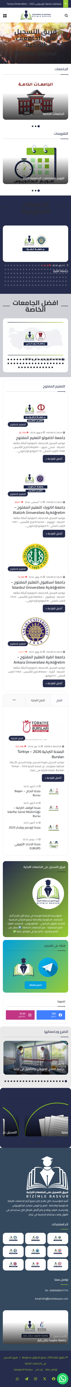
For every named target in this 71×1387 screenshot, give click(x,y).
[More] (14, 700)
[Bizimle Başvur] (35, 15)
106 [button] (66, 285)
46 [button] (57, 273)
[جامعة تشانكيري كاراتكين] (13, 1238)
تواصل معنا (51, 1369)
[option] (35, 99)
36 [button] (23, 269)
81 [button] (14, 277)
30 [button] (41, 269)
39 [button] (14, 269)
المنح (59, 700)
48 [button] (50, 273)
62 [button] (8, 273)
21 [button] (5, 265)
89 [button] (54, 281)
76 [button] (29, 277)
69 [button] (50, 277)
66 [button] (60, 277)
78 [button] (23, 277)
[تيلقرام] (26, 1378)
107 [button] (63, 285)
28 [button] (47, 269)
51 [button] (41, 273)
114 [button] (41, 285)
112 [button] (47, 285)
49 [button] (47, 273)
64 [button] (66, 277)
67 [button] (57, 277)
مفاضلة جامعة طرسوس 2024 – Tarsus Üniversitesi (34, 4)
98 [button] (26, 281)
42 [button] (5, 269)
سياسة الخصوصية (23, 1369)
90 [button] (50, 281)
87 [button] (60, 281)
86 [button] (63, 281)
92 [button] (44, 281)
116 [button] (35, 285)
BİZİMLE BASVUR (52, 746)
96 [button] (32, 281)
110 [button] (54, 285)
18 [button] (14, 265)
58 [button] (20, 273)
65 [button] (63, 277)
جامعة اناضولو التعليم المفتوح (40, 437)
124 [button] (11, 285)
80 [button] (17, 277)
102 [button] (14, 281)
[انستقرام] (35, 1378)
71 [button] (44, 277)
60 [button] (14, 273)
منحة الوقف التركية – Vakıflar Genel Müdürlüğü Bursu (24, 812)
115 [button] (38, 285)
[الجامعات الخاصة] (35, 99)
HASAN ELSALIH (54, 432)
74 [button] (35, 277)
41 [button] (8, 269)
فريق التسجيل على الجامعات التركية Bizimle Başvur (35, 42)
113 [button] (44, 285)
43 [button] (66, 273)
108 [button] (60, 285)
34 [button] (29, 269)
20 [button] (8, 265)
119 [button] (26, 285)
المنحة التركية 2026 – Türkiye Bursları (40, 754)
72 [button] (41, 277)
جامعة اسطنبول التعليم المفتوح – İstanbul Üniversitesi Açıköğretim (38, 585)
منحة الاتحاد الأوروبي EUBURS (27, 846)
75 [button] (32, 277)
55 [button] (29, 273)
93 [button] (41, 281)
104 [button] (8, 281)
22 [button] (66, 269)
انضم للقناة (35, 985)
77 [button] (26, 277)
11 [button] (35, 265)
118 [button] (29, 285)
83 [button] (8, 277)
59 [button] (17, 273)
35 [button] (26, 269)
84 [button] (5, 277)
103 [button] (11, 281)
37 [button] (20, 269)
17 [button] (17, 265)
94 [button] (38, 281)
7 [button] (47, 265)
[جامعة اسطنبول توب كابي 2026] (35, 338)
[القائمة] (5, 16)
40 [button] (11, 269)
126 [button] (5, 285)
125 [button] (8, 285)
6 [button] (50, 265)
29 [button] (44, 269)
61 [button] (11, 273)
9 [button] (41, 265)
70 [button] (47, 277)
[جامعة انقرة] (35, 244)
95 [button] (35, 281)
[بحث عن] (66, 16)
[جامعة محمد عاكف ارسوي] (35, 1264)
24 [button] (60, 269)
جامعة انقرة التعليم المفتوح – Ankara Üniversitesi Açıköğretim (39, 659)
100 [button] (20, 281)
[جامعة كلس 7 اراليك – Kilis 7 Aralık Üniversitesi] (57, 1264)
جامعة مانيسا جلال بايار (51, 1340)
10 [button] (38, 265)
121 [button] (20, 285)
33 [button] (32, 269)
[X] (44, 1378)
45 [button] (60, 273)
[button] (62, 1378)
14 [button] (26, 265)
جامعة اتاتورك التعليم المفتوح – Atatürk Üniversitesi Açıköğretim (39, 510)
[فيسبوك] (53, 1378)
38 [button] (17, 269)
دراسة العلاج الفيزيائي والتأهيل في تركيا (39, 1069)
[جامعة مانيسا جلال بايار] (35, 1327)
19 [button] (11, 265)
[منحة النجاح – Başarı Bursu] (53, 791)
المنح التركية (38, 700)
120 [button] (23, 285)
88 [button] (57, 281)
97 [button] (29, 281)
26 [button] (54, 269)
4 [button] (57, 265)
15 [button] (23, 265)
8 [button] (44, 265)
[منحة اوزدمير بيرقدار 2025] (53, 828)
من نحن (39, 1369)
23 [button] (63, 269)
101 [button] (17, 281)
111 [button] (50, 285)
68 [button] (54, 277)
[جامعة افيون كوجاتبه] (35, 1251)
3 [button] (32, 126)
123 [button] (14, 285)
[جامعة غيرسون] (13, 1251)
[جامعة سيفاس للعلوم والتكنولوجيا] (57, 1251)
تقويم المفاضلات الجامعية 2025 (43, 178)
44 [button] (63, 273)
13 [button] (29, 265)
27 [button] (50, 269)
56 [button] (26, 273)
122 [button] (17, 285)
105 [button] (5, 281)
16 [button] (20, 265)
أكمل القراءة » (54, 458)
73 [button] (38, 277)
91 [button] (47, 281)
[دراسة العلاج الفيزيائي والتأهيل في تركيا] (35, 1058)
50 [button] (44, 273)
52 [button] (38, 273)
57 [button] (23, 273)
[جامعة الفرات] (13, 1264)
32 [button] (35, 269)
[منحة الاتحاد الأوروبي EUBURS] (53, 844)
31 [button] (38, 269)
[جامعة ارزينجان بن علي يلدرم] (35, 1238)
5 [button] (54, 265)
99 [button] (23, 281)
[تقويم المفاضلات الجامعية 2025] (35, 163)
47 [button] (54, 273)
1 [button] (38, 126)
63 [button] (5, 273)
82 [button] (11, 277)
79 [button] (20, 277)
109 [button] (57, 285)
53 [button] (35, 273)
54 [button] (32, 273)
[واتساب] (17, 1378)
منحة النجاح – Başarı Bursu (28, 793)
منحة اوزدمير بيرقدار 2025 (25, 827)
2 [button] (35, 126)
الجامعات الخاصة (53, 114)
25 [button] (57, 269)
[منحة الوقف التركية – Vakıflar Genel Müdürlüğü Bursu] (53, 808)
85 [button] (66, 281)
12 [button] (32, 265)
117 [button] (32, 285)
